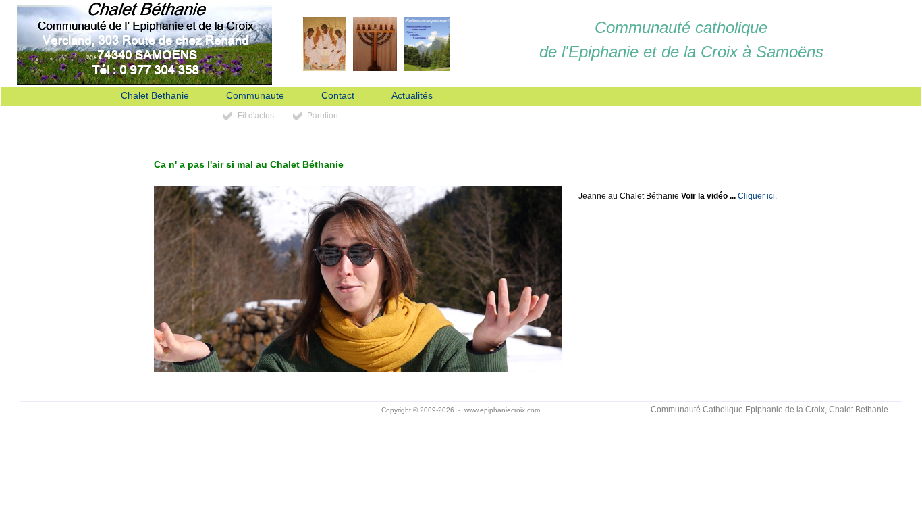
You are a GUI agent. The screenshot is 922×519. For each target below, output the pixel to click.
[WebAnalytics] (153, 410)
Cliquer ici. (757, 196)
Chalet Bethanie (155, 96)
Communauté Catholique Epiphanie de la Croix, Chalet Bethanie (769, 409)
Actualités (412, 96)
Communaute (255, 96)
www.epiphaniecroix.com (502, 410)
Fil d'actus (256, 115)
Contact (337, 96)
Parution (322, 115)
